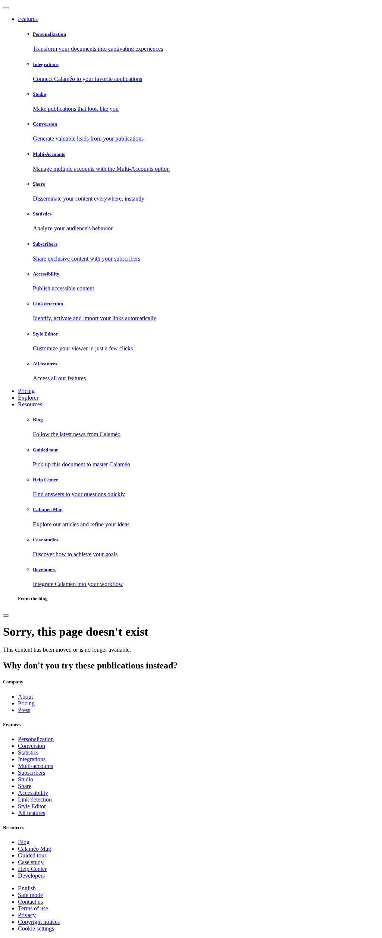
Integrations (32, 759)
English (27, 888)
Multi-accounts (35, 766)
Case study (31, 862)
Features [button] (28, 19)
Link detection (35, 799)
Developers (31, 875)
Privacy (27, 915)
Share (24, 786)
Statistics (28, 752)
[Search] (6, 615)
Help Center (32, 869)
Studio (25, 779)
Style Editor (32, 806)
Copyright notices (39, 922)
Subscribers (31, 772)
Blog (23, 842)
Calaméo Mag (34, 849)
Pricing (26, 391)
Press (24, 710)
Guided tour (32, 855)
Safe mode (30, 895)
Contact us (30, 901)
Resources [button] (30, 404)
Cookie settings (36, 928)
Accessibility (33, 793)
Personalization (36, 739)
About (25, 696)
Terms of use (33, 908)
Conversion (31, 746)
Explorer (28, 397)
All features (31, 813)
